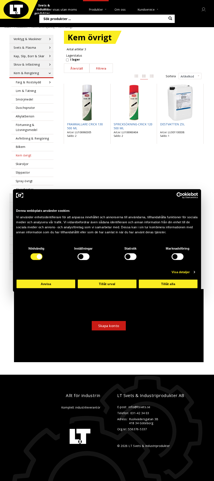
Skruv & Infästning (27, 64)
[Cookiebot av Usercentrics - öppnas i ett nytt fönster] (179, 195)
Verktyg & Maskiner (27, 39)
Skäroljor (22, 164)
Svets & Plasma (25, 47)
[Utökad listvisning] (152, 76)
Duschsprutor (25, 108)
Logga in (115, 28)
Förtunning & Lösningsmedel (26, 127)
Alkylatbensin (25, 116)
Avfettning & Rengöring (32, 138)
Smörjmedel (24, 99)
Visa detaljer (181, 272)
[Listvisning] (136, 76)
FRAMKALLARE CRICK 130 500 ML (85, 126)
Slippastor (23, 172)
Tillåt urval (107, 284)
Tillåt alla (168, 284)
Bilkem (20, 147)
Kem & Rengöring (26, 73)
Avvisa (46, 284)
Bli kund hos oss (86, 28)
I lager (75, 59)
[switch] (83, 256)
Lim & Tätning (26, 91)
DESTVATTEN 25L (172, 124)
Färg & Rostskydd (28, 82)
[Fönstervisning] (144, 76)
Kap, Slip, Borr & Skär (29, 56)
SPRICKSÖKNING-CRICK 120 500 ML (133, 126)
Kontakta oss (52, 28)
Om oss (120, 9)
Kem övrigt (23, 155)
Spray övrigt (24, 181)
